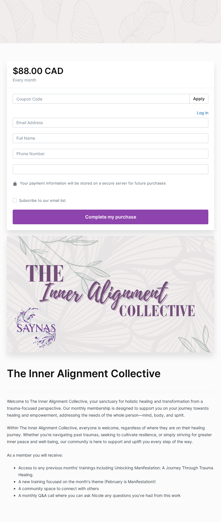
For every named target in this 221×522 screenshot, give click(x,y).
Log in (202, 112)
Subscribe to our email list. (43, 200)
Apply (199, 98)
